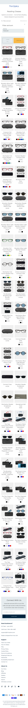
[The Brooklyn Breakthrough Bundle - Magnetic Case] (7, 463)
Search (3, 679)
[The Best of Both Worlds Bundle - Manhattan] (21, 416)
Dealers (3, 675)
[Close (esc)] (24, 24)
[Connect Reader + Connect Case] (21, 148)
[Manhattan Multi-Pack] (21, 511)
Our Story (3, 669)
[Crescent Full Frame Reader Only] (7, 578)
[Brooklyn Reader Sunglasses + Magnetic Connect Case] (7, 440)
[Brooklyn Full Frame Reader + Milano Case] (21, 124)
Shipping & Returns (6, 655)
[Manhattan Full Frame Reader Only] (7, 264)
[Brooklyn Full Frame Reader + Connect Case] (7, 172)
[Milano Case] (7, 331)
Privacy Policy (5, 649)
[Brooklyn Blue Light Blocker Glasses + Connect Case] (21, 217)
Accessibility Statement (7, 659)
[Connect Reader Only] (21, 331)
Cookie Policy (4, 651)
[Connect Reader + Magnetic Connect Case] (21, 50)
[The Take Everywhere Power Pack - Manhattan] (7, 416)
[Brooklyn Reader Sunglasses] (21, 377)
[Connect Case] (7, 377)
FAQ (2, 647)
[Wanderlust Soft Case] (21, 396)
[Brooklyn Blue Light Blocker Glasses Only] (21, 240)
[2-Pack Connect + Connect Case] (21, 264)
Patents (3, 677)
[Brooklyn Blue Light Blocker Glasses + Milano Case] (7, 217)
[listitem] (14, 2)
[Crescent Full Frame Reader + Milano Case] (7, 124)
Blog (2, 671)
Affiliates (3, 673)
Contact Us (4, 661)
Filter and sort (7, 21)
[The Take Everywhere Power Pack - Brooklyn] (7, 554)
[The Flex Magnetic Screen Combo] (7, 511)
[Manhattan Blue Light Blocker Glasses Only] (21, 353)
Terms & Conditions (6, 653)
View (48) (18, 40)
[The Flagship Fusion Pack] (7, 532)
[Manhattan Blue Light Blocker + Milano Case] (21, 308)
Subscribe (14, 616)
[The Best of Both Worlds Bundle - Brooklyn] (21, 554)
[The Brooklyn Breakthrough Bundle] (7, 286)
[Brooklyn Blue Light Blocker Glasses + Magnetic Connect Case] (7, 76)
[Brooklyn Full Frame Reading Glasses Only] (7, 240)
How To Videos (5, 644)
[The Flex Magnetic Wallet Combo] (21, 76)
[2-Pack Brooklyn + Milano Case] (7, 353)
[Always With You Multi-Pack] (7, 308)
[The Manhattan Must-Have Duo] (21, 286)
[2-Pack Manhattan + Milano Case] (21, 101)
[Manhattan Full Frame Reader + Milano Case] (7, 148)
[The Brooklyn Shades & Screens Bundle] (7, 101)
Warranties (4, 657)
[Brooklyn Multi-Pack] (21, 172)
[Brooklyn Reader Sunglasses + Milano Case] (7, 195)
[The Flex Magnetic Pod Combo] (7, 489)
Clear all (7, 40)
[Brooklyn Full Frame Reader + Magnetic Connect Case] (7, 50)
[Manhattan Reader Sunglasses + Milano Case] (21, 195)
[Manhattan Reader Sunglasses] (7, 396)
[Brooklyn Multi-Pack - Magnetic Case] (21, 440)
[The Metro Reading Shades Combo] (21, 532)
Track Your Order (5, 642)
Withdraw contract (6, 681)
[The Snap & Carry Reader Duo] (21, 463)
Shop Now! (16, 2)
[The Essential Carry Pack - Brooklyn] (21, 578)
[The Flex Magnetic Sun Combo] (21, 489)
